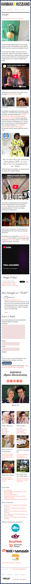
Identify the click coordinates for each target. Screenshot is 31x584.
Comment (5, 323)
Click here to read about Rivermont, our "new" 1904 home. (23, 480)
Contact (23, 9)
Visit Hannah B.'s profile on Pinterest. (11, 562)
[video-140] (8, 467)
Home (3, 9)
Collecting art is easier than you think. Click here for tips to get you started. (8, 456)
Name (4, 341)
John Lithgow (22, 240)
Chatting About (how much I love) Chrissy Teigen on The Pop (15, 497)
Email (4, 346)
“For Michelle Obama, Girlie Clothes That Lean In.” (13, 126)
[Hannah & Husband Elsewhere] (15, 528)
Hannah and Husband (15, 4)
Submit (16, 9)
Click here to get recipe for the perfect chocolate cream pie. (23, 456)
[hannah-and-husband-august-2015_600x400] (15, 394)
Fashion (4, 284)
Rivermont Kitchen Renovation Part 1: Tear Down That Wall (15, 492)
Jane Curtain (12, 240)
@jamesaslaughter (21, 430)
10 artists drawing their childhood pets (14, 115)
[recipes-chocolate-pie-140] (23, 441)
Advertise (9, 9)
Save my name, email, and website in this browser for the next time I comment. (14, 359)
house (13, 284)
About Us (15, 405)
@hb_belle (4, 430)
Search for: (6, 579)
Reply (6, 312)
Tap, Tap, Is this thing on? (11, 494)
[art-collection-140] (8, 441)
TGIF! (3, 285)
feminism (9, 284)
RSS (17, 381)
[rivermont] (23, 465)
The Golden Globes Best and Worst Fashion (15, 499)
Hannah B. (20, 18)
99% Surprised (8, 490)
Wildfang (4, 206)
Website (4, 352)
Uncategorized (5, 282)
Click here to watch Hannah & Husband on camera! (8, 479)
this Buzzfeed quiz (13, 94)
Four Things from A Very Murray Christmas (15, 505)
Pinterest (14, 381)
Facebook (11, 381)
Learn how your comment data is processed (15, 366)
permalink (15, 285)
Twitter (8, 381)
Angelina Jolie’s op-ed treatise (13, 117)
